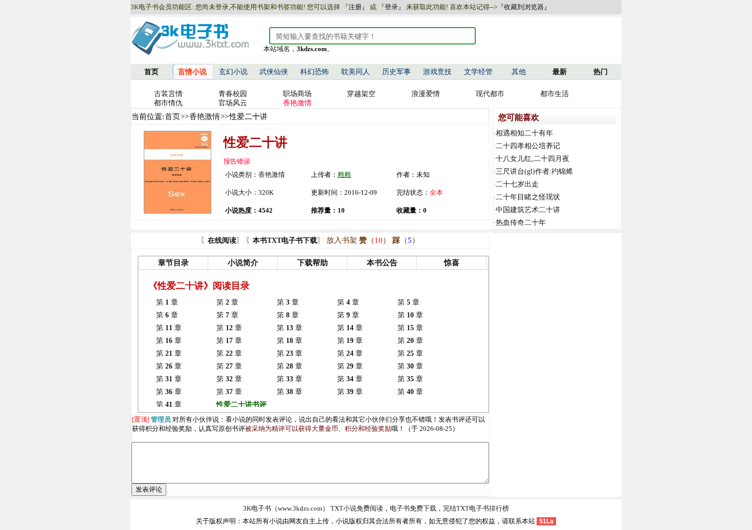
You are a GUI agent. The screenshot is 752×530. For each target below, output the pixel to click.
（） (374, 240)
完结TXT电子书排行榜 (476, 508)
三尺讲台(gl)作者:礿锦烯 (534, 171)
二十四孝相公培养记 (528, 146)
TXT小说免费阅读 (356, 508)
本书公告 (382, 263)
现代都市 (490, 94)
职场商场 (297, 94)
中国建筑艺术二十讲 (528, 210)
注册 (355, 7)
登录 (391, 7)
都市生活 (554, 94)
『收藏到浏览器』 (523, 7)
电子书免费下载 (413, 508)
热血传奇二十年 (521, 222)
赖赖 (344, 174)
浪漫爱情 (425, 94)
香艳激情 (204, 116)
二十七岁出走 (517, 184)
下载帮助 (312, 263)
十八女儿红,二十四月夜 (532, 159)
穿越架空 (361, 94)
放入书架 (341, 240)
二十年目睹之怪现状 (528, 197)
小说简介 (243, 263)
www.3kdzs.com (300, 508)
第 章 (167, 302)
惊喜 (451, 263)
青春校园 (232, 94)
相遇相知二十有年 (524, 133)
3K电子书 (257, 508)
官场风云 (232, 103)
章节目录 (173, 263)
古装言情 (168, 94)
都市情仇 (168, 103)
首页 (172, 116)
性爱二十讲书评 (241, 404)
